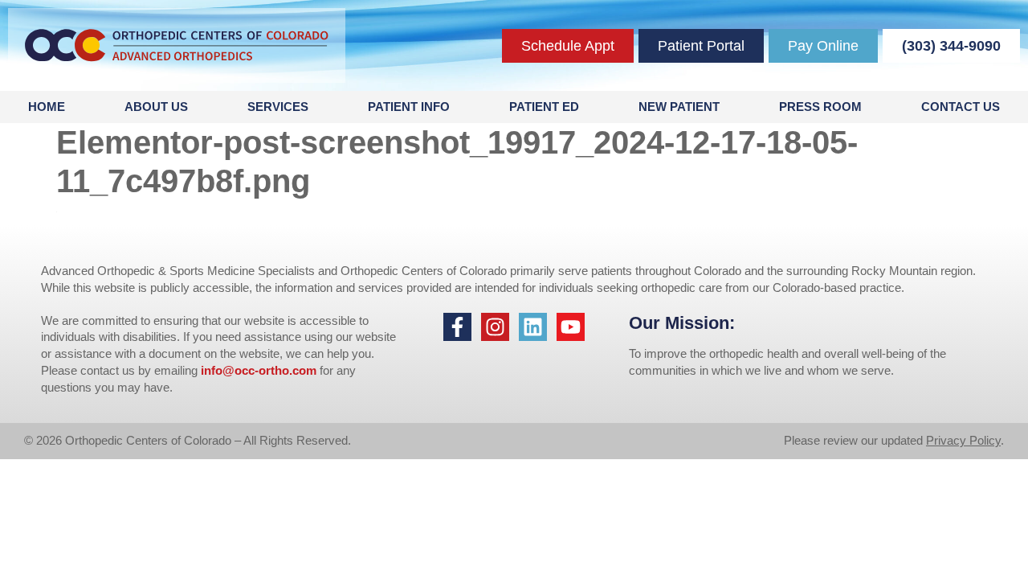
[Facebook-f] (457, 327)
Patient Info (409, 106)
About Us (156, 106)
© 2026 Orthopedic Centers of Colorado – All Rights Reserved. (187, 440)
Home (46, 106)
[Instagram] (495, 327)
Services (277, 106)
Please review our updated (855, 440)
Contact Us (960, 106)
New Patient (679, 106)
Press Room (820, 106)
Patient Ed (544, 106)
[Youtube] (571, 327)
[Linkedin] (533, 327)
